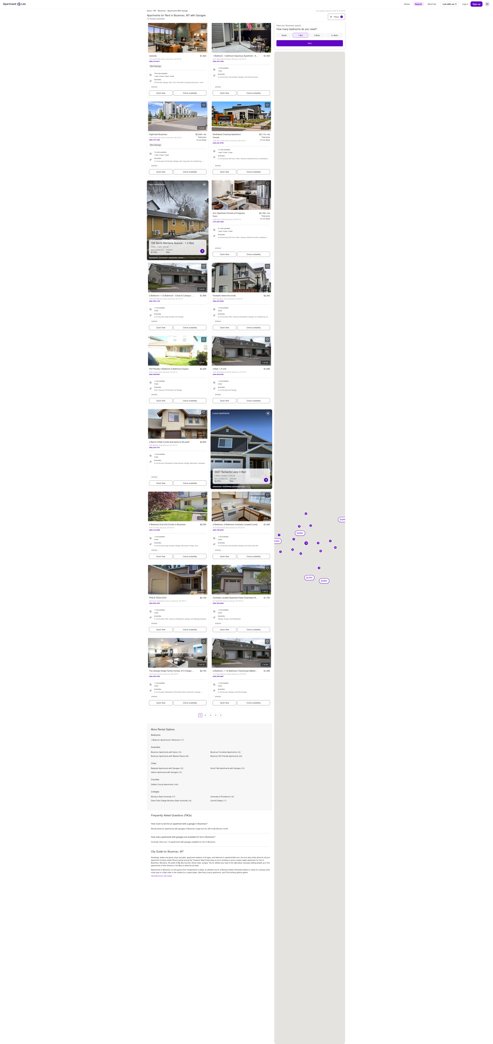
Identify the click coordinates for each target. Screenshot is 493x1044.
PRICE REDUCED (158, 597)
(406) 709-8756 (218, 530)
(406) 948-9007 (154, 374)
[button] (310, 526)
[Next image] (205, 38)
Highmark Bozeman (158, 134)
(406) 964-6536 (218, 374)
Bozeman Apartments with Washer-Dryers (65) (170, 756)
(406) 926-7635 (154, 603)
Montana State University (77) (163, 796)
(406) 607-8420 (218, 301)
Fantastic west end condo (224, 295)
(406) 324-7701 (154, 447)
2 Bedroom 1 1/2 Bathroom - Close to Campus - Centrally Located (179, 295)
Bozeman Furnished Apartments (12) (225, 752)
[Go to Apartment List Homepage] (14, 4)
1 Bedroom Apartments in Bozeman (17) (167, 740)
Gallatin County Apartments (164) (164, 784)
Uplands (153, 55)
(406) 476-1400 (218, 61)
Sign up (476, 4)
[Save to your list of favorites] (203, 26)
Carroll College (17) (218, 800)
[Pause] (204, 185)
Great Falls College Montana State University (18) (171, 800)
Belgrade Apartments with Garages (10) (167, 768)
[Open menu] (487, 4)
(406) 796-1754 (154, 301)
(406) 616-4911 (154, 61)
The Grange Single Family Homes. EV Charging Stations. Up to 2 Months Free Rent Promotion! (192, 670)
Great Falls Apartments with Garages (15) (227, 768)
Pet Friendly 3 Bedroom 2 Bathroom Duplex (169, 368)
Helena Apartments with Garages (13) (166, 772)
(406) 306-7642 (154, 676)
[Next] (266, 480)
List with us (448, 4)
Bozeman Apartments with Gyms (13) (166, 752)
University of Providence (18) (222, 796)
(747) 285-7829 (218, 222)
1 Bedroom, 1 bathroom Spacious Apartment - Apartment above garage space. (248, 55)
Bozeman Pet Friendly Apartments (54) (226, 756)
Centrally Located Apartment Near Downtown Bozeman (238, 597)
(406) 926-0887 (218, 676)
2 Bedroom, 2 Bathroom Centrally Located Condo (235, 524)
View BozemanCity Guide (161, 876)
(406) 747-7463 (154, 140)
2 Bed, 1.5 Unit (219, 368)
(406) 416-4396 (154, 530)
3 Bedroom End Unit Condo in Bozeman (167, 524)
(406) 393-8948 (218, 603)
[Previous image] (150, 38)
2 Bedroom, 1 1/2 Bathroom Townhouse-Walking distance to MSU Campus (247, 670)
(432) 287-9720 (218, 143)
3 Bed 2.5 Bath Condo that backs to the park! (169, 441)
